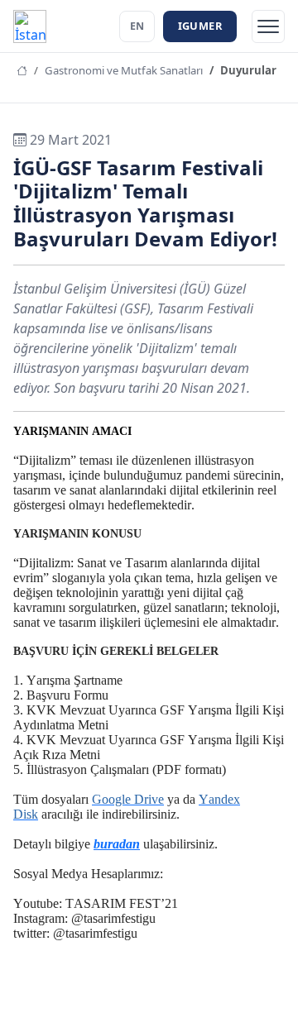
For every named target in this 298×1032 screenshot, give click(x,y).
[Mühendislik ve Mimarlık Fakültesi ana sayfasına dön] (29, 26)
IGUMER (200, 25)
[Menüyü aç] (268, 26)
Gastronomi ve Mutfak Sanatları (124, 70)
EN (137, 26)
